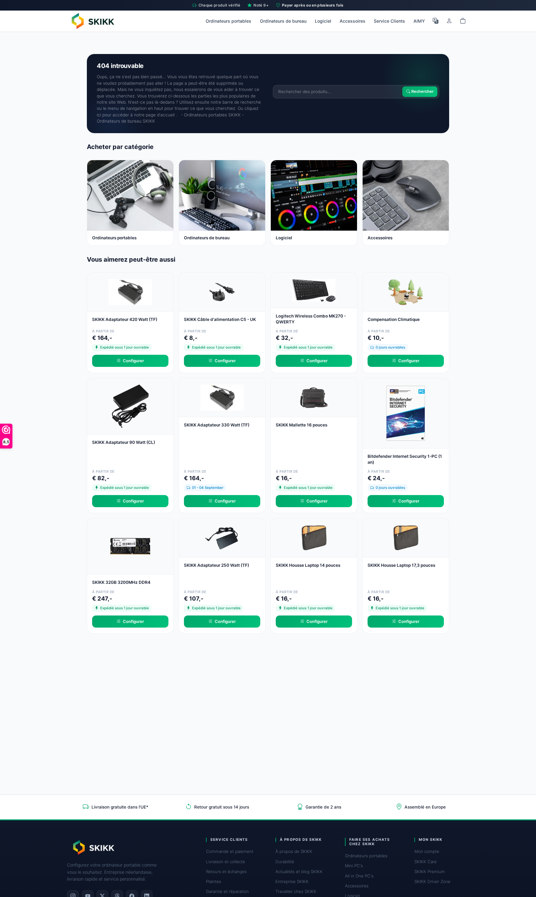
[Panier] (463, 21)
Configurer (133, 360)
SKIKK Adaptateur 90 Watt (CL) (123, 442)
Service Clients (389, 21)
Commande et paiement (229, 851)
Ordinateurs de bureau (283, 21)
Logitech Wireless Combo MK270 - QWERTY (311, 318)
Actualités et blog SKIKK (299, 871)
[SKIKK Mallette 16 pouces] (314, 396)
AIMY (419, 21)
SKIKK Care (425, 861)
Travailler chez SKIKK (295, 891)
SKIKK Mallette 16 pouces (301, 424)
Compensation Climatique (394, 319)
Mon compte (426, 851)
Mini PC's (354, 865)
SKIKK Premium (429, 871)
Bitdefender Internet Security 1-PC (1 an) (405, 459)
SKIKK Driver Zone (432, 881)
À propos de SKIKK (293, 851)
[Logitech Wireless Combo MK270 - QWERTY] (314, 289)
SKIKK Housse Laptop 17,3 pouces (401, 565)
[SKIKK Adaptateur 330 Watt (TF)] (222, 396)
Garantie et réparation (227, 891)
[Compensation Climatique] (405, 291)
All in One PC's (359, 875)
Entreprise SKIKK (292, 881)
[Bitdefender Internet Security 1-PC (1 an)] (405, 412)
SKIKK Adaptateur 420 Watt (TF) (124, 319)
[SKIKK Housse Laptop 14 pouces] (314, 537)
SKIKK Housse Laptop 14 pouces (308, 565)
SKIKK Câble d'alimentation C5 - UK (220, 319)
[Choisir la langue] (435, 21)
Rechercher (422, 91)
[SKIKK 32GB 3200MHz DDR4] (130, 545)
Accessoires (352, 21)
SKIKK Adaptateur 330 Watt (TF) (216, 424)
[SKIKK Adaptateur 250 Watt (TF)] (222, 537)
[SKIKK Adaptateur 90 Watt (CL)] (130, 405)
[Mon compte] (449, 21)
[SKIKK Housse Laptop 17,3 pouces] (405, 537)
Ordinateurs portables (228, 21)
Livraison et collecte (225, 861)
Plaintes (213, 881)
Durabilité (284, 861)
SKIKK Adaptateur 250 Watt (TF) (216, 565)
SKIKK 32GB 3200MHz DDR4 (121, 582)
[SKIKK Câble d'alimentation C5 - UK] (222, 291)
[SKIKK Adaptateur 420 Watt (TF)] (130, 291)
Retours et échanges (226, 871)
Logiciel (323, 21)
